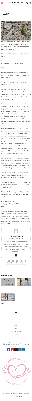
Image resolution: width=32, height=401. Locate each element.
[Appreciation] (24, 282)
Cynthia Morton (15, 17)
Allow (2, 289)
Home (16, 322)
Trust (2, 303)
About (16, 325)
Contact (16, 334)
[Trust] (8, 296)
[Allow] (8, 282)
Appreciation (20, 289)
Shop (16, 328)
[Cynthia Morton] (16, 3)
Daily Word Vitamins (6, 11)
